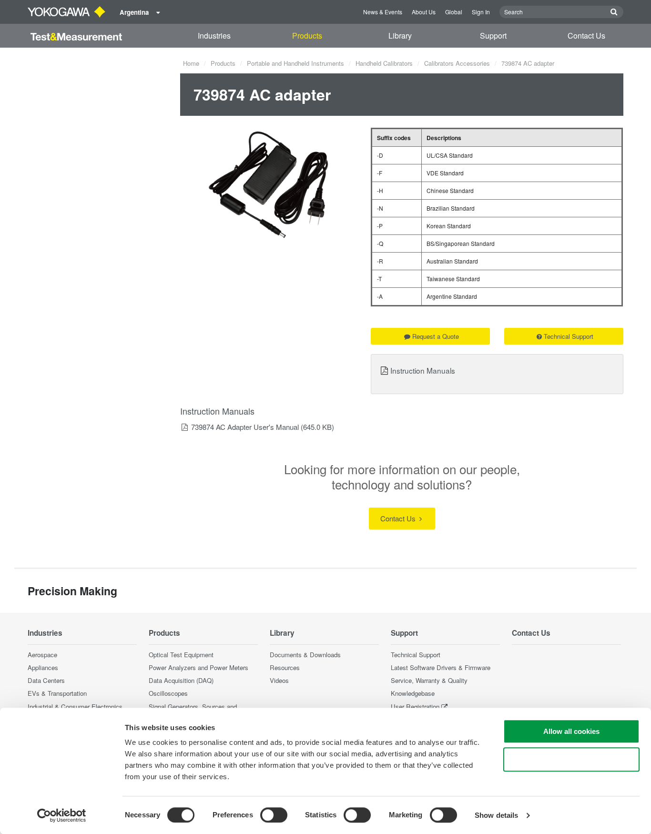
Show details (496, 815)
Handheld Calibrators (384, 63)
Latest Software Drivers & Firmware (440, 667)
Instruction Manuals (422, 370)
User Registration (415, 706)
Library (400, 35)
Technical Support (568, 336)
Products (307, 35)
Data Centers (46, 680)
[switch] (273, 815)
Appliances (43, 667)
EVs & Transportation (57, 693)
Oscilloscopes (168, 693)
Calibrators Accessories (457, 63)
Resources (285, 667)
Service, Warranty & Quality (429, 680)
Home (191, 63)
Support (493, 35)
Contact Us (586, 35)
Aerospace (42, 654)
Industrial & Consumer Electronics (75, 706)
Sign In (481, 12)
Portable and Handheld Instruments (295, 63)
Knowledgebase (413, 693)
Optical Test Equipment (181, 654)
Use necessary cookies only (571, 759)
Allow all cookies (571, 731)
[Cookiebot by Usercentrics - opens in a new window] (61, 815)
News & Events (382, 12)
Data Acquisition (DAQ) (181, 680)
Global (453, 12)
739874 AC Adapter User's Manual (245, 427)
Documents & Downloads (305, 654)
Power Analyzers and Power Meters (198, 667)
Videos (279, 680)
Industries (214, 35)
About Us (424, 12)
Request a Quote (435, 336)
